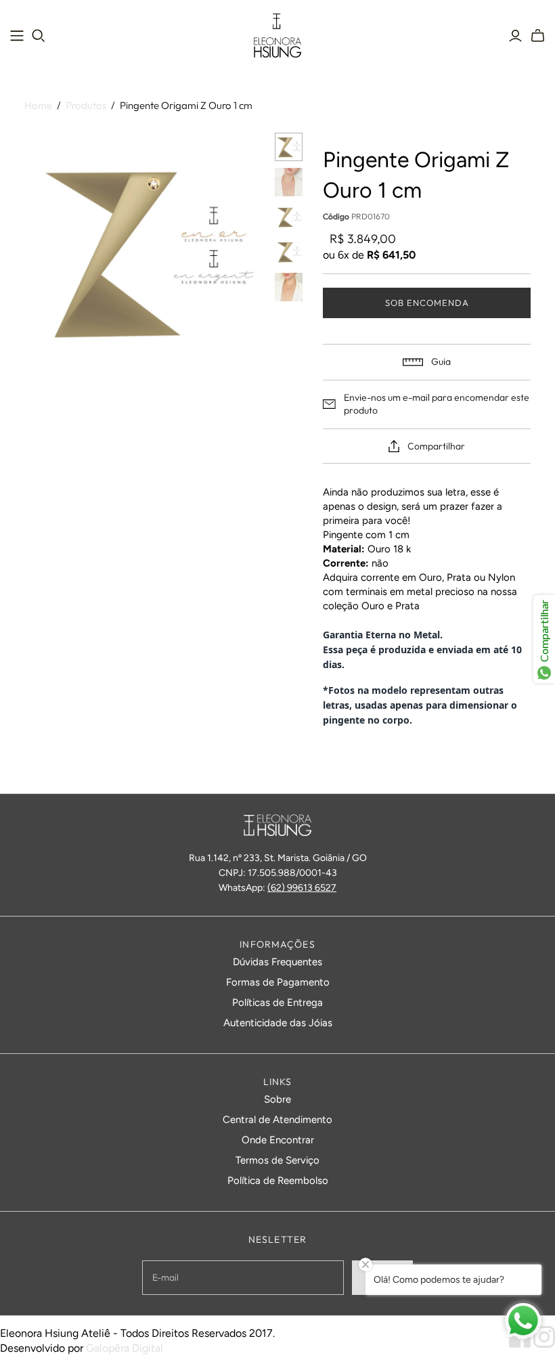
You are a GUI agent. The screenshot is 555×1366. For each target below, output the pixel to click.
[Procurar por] (38, 36)
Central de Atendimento (277, 1120)
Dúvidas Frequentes (277, 962)
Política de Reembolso (277, 1180)
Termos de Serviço (277, 1160)
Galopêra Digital (124, 1348)
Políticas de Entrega (277, 1002)
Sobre (277, 1099)
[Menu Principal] (17, 36)
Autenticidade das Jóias (277, 1023)
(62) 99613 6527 (301, 888)
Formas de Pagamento (278, 982)
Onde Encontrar (278, 1140)
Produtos (86, 105)
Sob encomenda (427, 302)
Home (38, 105)
